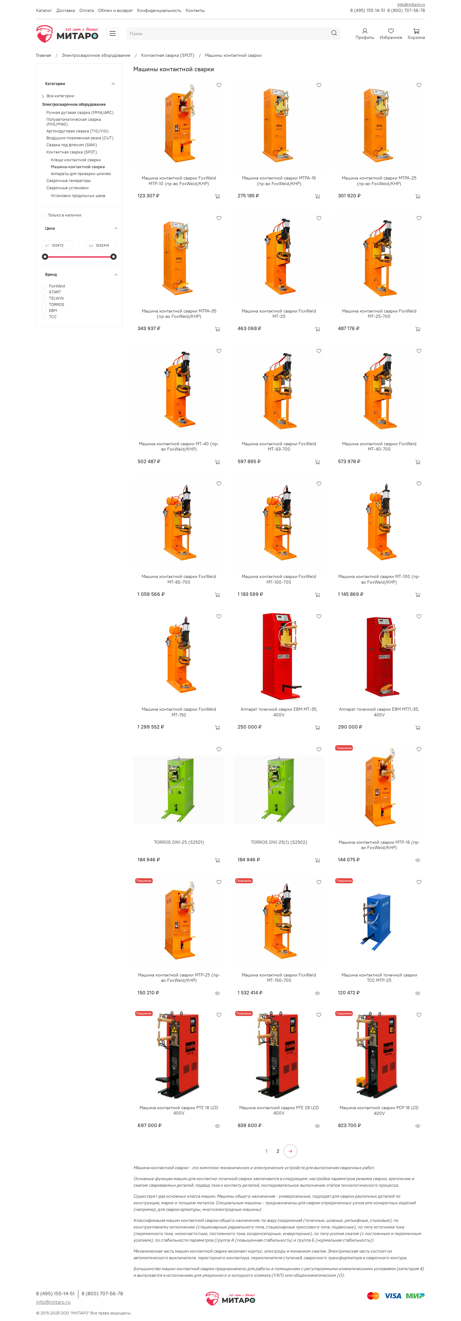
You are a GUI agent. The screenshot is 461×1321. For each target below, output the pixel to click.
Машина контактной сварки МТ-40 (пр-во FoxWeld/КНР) (179, 446)
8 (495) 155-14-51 (367, 10)
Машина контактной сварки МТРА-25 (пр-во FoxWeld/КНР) (379, 180)
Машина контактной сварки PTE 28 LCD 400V (279, 1110)
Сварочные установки (67, 187)
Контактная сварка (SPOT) (167, 55)
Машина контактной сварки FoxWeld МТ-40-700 (379, 446)
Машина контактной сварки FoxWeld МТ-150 (179, 712)
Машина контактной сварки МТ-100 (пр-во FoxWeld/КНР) (379, 579)
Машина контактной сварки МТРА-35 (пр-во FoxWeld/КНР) (179, 313)
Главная (43, 55)
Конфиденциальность (159, 10)
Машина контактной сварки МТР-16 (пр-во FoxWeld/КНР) (379, 845)
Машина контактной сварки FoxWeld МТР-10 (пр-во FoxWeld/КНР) (179, 180)
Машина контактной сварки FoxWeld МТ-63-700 (279, 446)
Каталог (44, 10)
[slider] (45, 256)
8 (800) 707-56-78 (406, 10)
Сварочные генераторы (68, 181)
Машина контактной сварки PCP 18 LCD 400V (379, 1110)
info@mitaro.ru (411, 4)
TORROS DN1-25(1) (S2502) (279, 842)
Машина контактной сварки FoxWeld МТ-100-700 (279, 579)
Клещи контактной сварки (76, 160)
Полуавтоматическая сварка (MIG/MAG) (73, 121)
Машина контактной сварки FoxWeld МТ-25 (279, 313)
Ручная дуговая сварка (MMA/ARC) (80, 112)
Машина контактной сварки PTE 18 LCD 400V (179, 1110)
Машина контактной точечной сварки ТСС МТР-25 (379, 977)
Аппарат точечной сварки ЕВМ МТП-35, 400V (379, 712)
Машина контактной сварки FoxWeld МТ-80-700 (179, 579)
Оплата (86, 10)
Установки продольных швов (78, 195)
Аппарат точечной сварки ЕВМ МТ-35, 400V (279, 712)
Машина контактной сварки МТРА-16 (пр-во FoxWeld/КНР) (279, 180)
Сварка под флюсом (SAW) (71, 145)
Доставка (65, 10)
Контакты (195, 10)
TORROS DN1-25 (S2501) (179, 842)
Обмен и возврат (115, 10)
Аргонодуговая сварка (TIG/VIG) (77, 131)
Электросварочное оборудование (96, 55)
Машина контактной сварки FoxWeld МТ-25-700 (379, 313)
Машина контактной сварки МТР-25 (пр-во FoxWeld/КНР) (179, 977)
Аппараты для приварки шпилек (81, 174)
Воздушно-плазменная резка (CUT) (80, 138)
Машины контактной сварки (78, 167)
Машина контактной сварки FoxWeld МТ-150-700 (279, 977)
